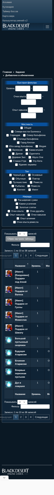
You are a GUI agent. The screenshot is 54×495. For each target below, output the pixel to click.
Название (20, 266)
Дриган (19, 153)
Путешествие (20, 182)
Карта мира (8, 16)
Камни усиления (27, 203)
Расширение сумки (28, 200)
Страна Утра (19, 161)
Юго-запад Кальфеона (21, 146)
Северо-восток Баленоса (28, 131)
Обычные (21, 178)
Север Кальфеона (36, 135)
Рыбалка (19, 186)
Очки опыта (20, 96)
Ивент (35, 189)
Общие (27, 127)
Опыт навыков (19, 110)
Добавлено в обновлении (19, 75)
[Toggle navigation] (47, 27)
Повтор (36, 178)
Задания (20, 72)
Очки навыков (38, 214)
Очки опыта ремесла (27, 222)
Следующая (41, 255)
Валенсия (17, 150)
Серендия (15, 135)
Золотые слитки (27, 207)
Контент (21, 189)
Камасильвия (36, 150)
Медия (42, 146)
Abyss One (37, 157)
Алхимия (7, 2)
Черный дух (19, 175)
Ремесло (37, 182)
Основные (37, 175)
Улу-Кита (37, 161)
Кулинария (8, 7)
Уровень (10, 88)
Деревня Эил (19, 157)
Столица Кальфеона (27, 139)
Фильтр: (15, 245)
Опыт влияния (27, 218)
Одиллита (34, 153)
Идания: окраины (27, 164)
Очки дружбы (37, 211)
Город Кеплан (28, 142)
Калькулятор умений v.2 (15, 20)
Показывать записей (20, 233)
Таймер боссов (10, 11)
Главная (7, 72)
